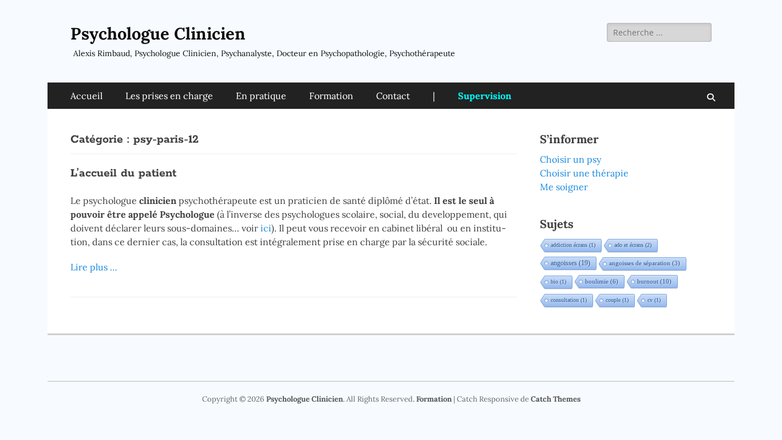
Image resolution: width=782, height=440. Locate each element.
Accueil (86, 95)
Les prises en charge (169, 95)
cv (654, 300)
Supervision (484, 95)
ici (265, 228)
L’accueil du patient (123, 173)
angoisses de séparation (644, 263)
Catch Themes (555, 399)
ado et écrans (632, 245)
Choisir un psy (570, 159)
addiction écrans (573, 245)
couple (617, 300)
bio (558, 281)
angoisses (570, 263)
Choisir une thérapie (584, 173)
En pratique (261, 95)
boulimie (601, 281)
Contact (393, 95)
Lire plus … (93, 267)
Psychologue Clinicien (158, 33)
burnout (654, 281)
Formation (331, 95)
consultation (569, 300)
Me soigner (564, 186)
